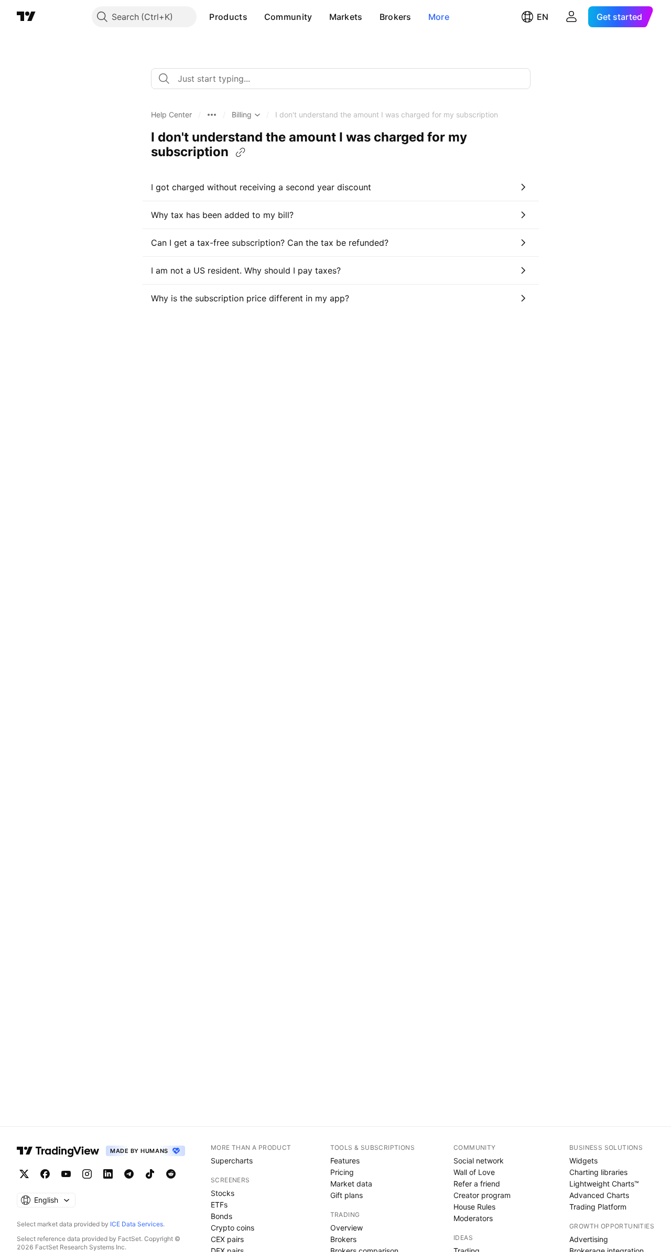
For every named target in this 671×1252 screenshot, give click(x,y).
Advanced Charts (599, 1195)
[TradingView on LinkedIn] (108, 1174)
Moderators (473, 1218)
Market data (351, 1183)
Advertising (588, 1239)
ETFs (219, 1204)
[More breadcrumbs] (212, 114)
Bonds (221, 1216)
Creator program (482, 1195)
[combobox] (341, 78)
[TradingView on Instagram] (87, 1174)
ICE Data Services (136, 1224)
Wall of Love (474, 1172)
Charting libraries (598, 1172)
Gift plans (346, 1195)
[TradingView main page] (26, 16)
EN (542, 17)
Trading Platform (597, 1206)
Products (228, 17)
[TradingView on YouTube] (66, 1174)
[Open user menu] (571, 16)
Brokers (396, 17)
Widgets (583, 1160)
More (438, 17)
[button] (255, 16)
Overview (346, 1227)
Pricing (342, 1172)
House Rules (474, 1206)
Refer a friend (476, 1183)
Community (288, 17)
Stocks (222, 1193)
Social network (478, 1160)
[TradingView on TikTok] (150, 1174)
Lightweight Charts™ (604, 1183)
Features (345, 1160)
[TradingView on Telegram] (129, 1174)
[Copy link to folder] (240, 152)
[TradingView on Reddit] (171, 1174)
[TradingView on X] (24, 1174)
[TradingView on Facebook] (45, 1174)
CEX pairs (227, 1239)
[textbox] (345, 79)
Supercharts (232, 1160)
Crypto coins (232, 1227)
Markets (346, 17)
